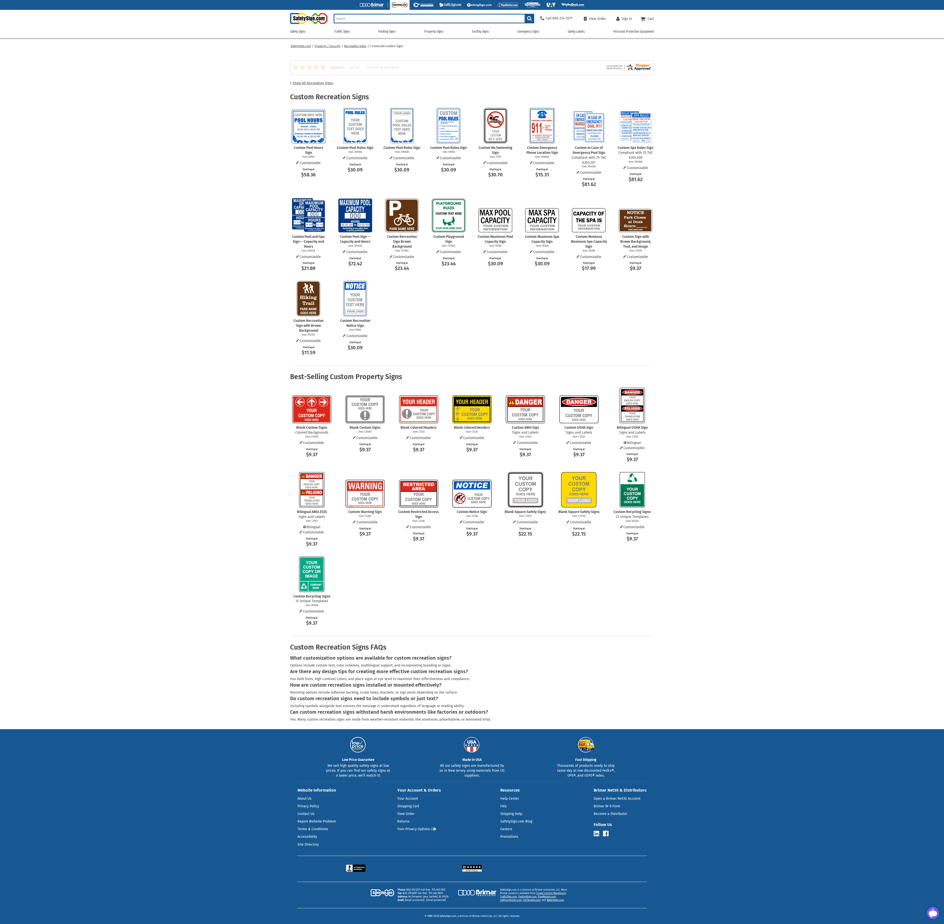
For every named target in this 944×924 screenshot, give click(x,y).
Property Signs (433, 31)
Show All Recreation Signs (313, 83)
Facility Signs (480, 31)
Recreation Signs (355, 46)
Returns (403, 821)
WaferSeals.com (555, 900)
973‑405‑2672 (438, 889)
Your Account (407, 798)
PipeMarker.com (547, 896)
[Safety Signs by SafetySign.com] (308, 24)
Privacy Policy (308, 806)
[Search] (529, 18)
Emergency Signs (528, 31)
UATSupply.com (532, 900)
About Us (304, 798)
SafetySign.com (301, 46)
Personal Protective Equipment (633, 31)
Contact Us (305, 814)
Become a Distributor (610, 814)
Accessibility (307, 837)
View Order (405, 814)
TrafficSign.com (508, 896)
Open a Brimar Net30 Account (617, 798)
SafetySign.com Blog (516, 821)
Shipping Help (511, 814)
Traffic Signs (342, 31)
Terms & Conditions (312, 829)
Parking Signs (387, 31)
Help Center (509, 798)
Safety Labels (576, 31)
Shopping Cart (408, 806)
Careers (506, 829)
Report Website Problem (316, 821)
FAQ (503, 806)
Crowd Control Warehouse (551, 893)
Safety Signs (298, 31)
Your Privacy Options (413, 829)
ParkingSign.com (527, 896)
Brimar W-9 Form (607, 806)
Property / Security (327, 46)
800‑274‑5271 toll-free (418, 889)
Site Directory (308, 844)
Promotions (509, 837)
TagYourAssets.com (511, 900)
